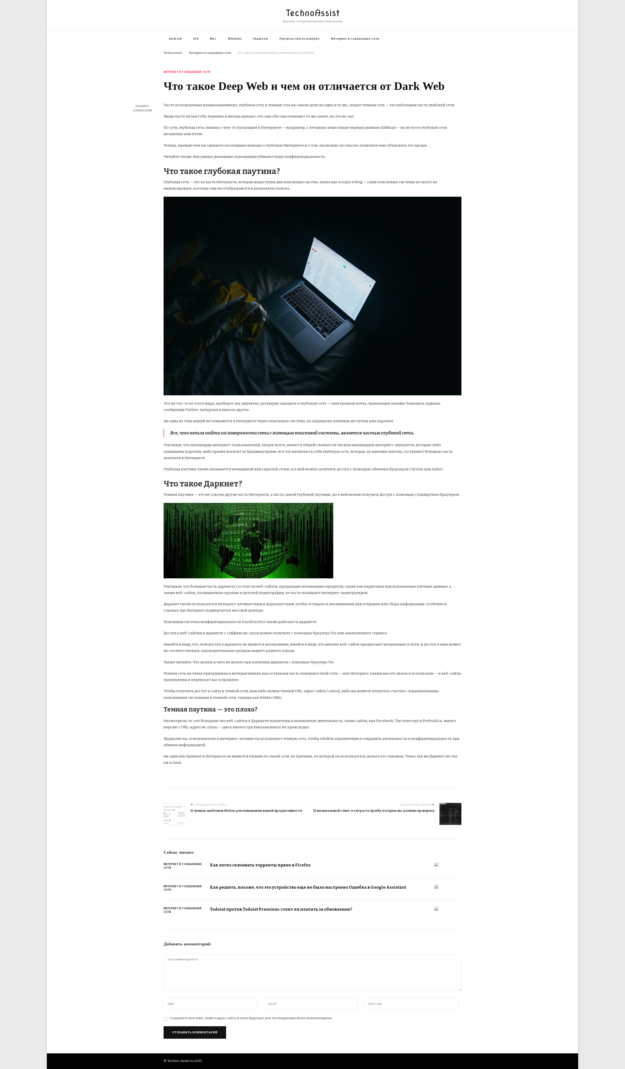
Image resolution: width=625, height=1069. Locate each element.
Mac (213, 38)
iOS (195, 38)
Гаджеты (260, 38)
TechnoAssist (312, 13)
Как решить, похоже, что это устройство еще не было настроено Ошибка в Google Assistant (308, 887)
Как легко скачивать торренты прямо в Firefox (260, 865)
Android (175, 38)
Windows (235, 38)
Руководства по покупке (300, 38)
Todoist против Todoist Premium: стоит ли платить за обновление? (281, 909)
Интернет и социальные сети (355, 38)
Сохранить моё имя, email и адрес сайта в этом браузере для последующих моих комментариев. (251, 1018)
